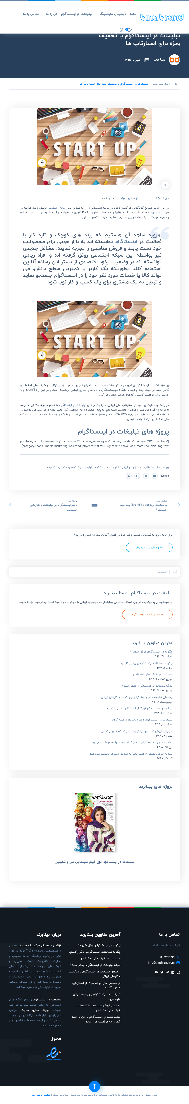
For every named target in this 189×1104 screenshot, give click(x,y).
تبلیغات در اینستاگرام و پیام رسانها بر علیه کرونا (142, 719)
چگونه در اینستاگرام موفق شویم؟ (151, 651)
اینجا (147, 419)
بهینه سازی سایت (35, 1009)
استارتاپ (149, 467)
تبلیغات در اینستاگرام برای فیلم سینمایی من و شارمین (94, 862)
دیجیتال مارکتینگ (111, 14)
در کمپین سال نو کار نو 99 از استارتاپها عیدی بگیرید (139, 708)
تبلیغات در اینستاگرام (76, 14)
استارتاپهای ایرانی (131, 467)
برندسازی (155, 212)
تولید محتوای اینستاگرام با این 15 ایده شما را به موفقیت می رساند (130, 742)
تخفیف (51, 467)
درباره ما (50, 14)
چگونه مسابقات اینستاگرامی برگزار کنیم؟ (147, 663)
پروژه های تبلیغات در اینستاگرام (123, 431)
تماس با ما (31, 14)
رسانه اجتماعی (57, 207)
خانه (133, 14)
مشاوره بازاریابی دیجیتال (149, 547)
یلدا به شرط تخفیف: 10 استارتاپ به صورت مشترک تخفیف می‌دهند (131, 753)
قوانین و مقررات (41, 1095)
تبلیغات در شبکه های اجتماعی (75, 467)
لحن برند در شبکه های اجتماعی (153, 674)
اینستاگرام (126, 241)
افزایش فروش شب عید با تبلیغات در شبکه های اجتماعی (137, 731)
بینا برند (159, 59)
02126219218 (167, 957)
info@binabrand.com (161, 962)
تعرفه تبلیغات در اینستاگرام (147, 614)
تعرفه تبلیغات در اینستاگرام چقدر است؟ (147, 685)
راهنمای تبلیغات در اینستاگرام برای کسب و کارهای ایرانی (137, 697)
